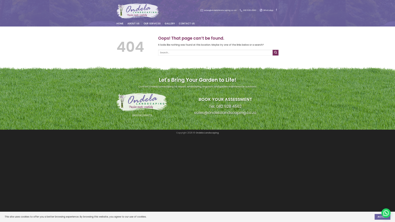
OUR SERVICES (152, 23)
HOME (119, 23)
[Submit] (276, 53)
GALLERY (170, 23)
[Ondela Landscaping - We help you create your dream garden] (137, 10)
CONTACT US (187, 23)
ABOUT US (133, 23)
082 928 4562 (229, 106)
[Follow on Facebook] (276, 10)
